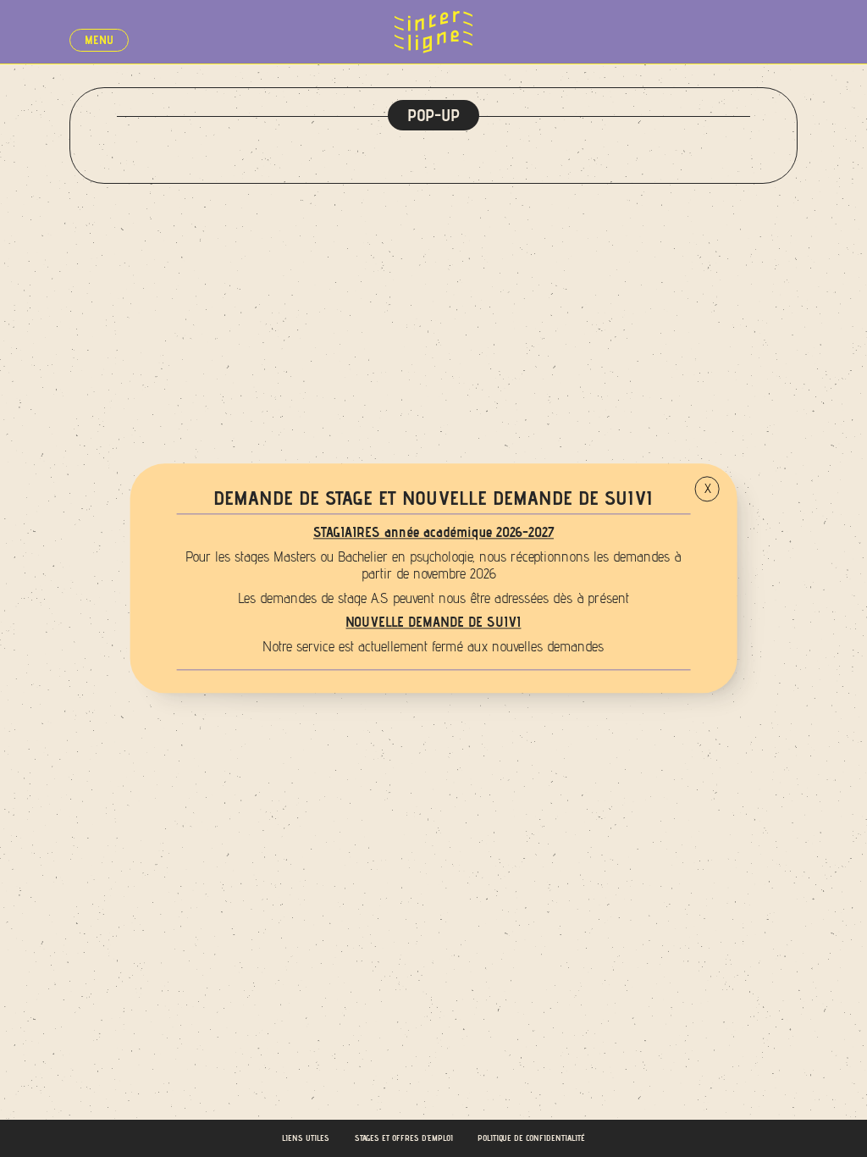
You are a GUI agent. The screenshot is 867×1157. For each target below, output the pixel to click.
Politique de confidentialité (531, 1137)
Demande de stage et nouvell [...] (779, 17)
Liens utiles (305, 1137)
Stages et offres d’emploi (404, 1137)
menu (99, 39)
